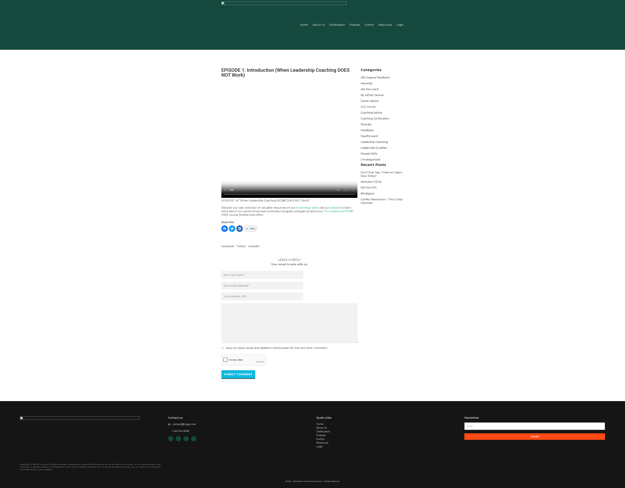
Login (400, 24)
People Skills (369, 153)
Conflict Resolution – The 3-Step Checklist (382, 201)
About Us (318, 24)
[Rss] (178, 438)
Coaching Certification (375, 118)
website (335, 207)
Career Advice (370, 101)
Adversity (367, 83)
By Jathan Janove (372, 95)
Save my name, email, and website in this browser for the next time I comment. (277, 348)
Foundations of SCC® (339, 211)
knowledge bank (307, 207)
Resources (385, 24)
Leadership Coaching (374, 142)
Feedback (367, 130)
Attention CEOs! (371, 181)
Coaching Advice (371, 112)
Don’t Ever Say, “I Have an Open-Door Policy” (382, 174)
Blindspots (367, 193)
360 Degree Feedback (375, 77)
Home (304, 24)
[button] (227, 244)
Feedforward (369, 136)
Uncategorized (370, 159)
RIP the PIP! (368, 187)
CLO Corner (368, 106)
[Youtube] (186, 438)
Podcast (355, 24)
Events (369, 24)
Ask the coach (370, 89)
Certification (337, 24)
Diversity (366, 124)
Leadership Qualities (374, 147)
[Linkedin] (170, 438)
